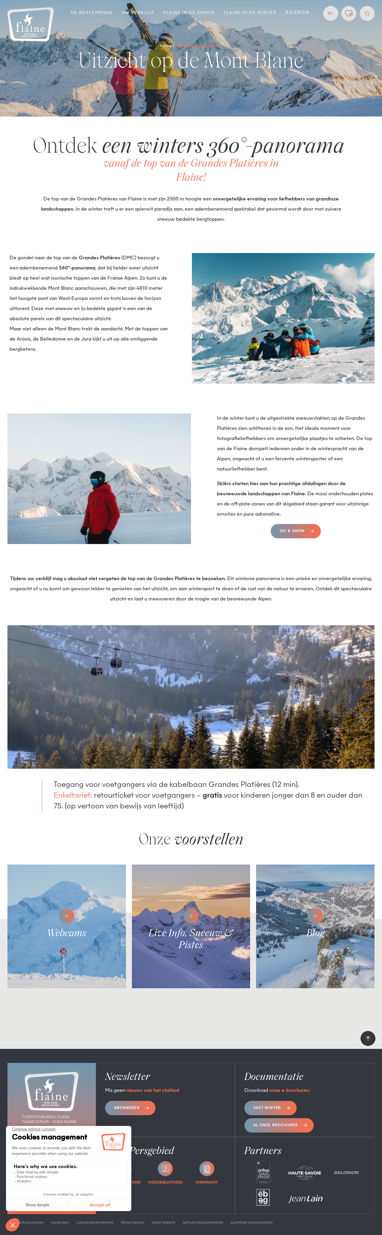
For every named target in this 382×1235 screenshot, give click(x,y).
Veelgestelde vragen (25, 1222)
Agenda (297, 12)
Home (166, 46)
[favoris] (348, 13)
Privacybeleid (132, 1222)
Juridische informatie (94, 1222)
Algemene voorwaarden (251, 1222)
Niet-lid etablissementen (203, 1222)
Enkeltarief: (73, 795)
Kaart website (163, 1222)
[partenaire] (263, 1172)
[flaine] (30, 25)
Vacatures (60, 1222)
